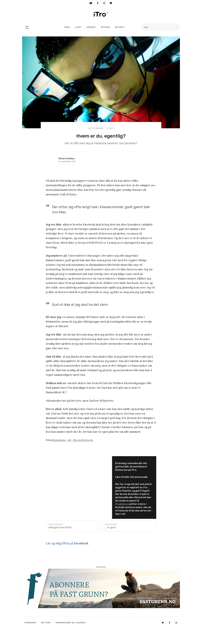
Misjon (105, 27)
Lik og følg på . (67, 543)
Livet (78, 27)
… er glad (110, 527)
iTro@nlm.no (122, 504)
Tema (67, 27)
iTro (101, 14)
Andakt (91, 27)
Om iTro (46, 623)
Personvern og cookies (71, 623)
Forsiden (30, 623)
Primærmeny (27, 27)
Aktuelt (120, 27)
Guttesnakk (95, 128)
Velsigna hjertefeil (59, 527)
